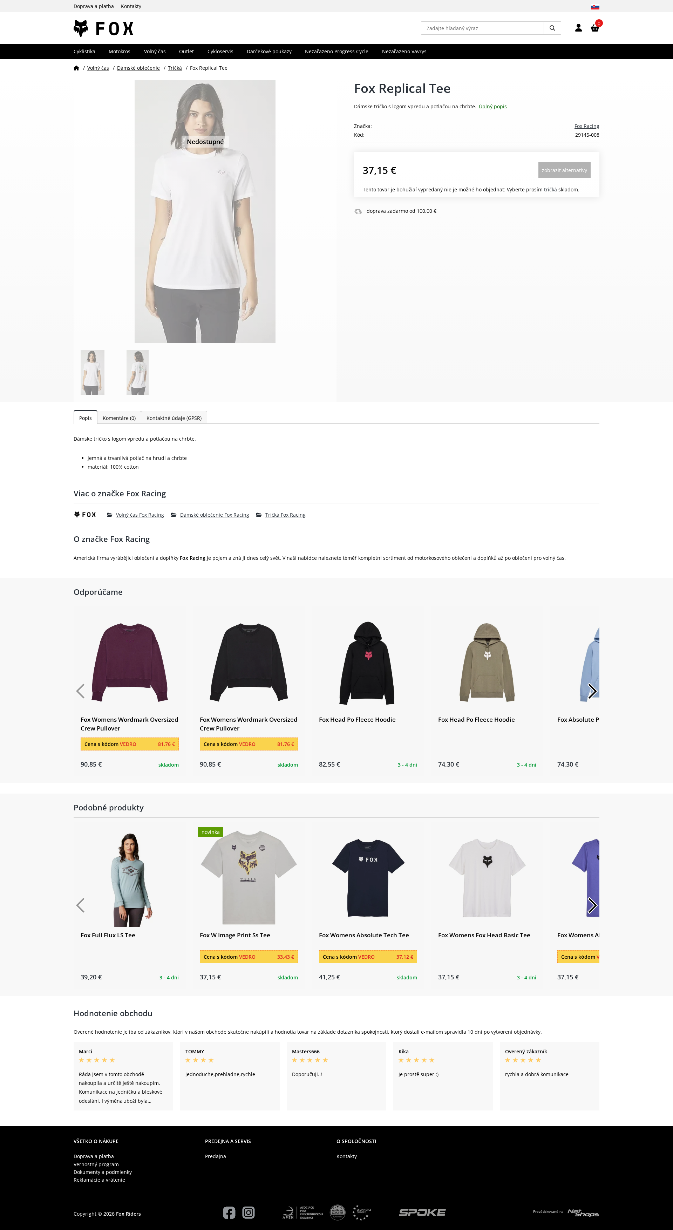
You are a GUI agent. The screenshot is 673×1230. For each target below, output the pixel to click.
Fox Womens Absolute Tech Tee (364, 935)
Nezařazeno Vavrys (404, 51)
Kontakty (131, 6)
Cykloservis (220, 51)
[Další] (592, 691)
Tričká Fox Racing (285, 514)
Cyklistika (84, 51)
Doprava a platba (94, 6)
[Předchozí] (80, 691)
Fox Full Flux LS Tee (108, 935)
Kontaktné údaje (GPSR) (174, 418)
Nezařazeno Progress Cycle (336, 51)
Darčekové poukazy (269, 51)
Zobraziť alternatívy (564, 170)
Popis (85, 418)
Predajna (215, 1156)
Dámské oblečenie (138, 67)
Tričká (175, 67)
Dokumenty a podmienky (103, 1172)
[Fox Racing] (90, 515)
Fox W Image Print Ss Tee (235, 935)
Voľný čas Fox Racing (140, 514)
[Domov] (76, 67)
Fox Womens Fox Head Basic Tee (484, 935)
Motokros (119, 51)
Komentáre (119, 418)
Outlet (186, 51)
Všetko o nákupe (96, 1141)
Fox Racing (587, 126)
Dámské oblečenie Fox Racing (214, 514)
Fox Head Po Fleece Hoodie (357, 719)
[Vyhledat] (552, 28)
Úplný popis (493, 106)
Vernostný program (96, 1164)
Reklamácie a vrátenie (99, 1179)
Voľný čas (155, 51)
